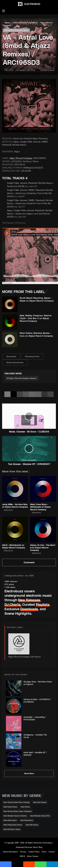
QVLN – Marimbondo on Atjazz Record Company (13, 546)
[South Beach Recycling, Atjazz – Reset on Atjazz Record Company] (10, 304)
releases (11, 581)
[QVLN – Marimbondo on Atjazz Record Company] (15, 529)
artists (9, 584)
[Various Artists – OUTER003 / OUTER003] (13, 706)
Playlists (42, 604)
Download (11, 356)
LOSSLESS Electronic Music (25, 23)
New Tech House (39, 802)
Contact (52, 852)
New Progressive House (13, 825)
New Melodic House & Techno (15, 816)
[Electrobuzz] (29, 4)
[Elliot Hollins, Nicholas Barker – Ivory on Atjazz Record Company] (10, 339)
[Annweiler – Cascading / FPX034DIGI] (13, 723)
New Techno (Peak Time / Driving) (17, 802)
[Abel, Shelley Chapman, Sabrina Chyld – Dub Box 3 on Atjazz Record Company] (10, 322)
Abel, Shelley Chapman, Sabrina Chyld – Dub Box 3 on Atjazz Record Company (36, 318)
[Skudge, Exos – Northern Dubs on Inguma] (13, 688)
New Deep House (10, 807)
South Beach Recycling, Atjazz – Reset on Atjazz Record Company (37, 299)
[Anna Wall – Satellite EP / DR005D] (13, 759)
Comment (29, 562)
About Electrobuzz (10, 852)
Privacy (23, 852)
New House (25, 807)
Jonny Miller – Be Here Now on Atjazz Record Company (15, 505)
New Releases (29, 600)
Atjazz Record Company (21, 158)
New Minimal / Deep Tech (40, 816)
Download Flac (32, 356)
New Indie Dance (10, 820)
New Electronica (26, 820)
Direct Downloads (15, 362)
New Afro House (32, 825)
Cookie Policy (34, 852)
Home (7, 23)
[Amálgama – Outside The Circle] (13, 741)
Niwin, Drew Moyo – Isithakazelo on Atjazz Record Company (40, 507)
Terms (44, 852)
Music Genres (32, 856)
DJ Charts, (13, 604)
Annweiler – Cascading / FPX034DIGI (35, 718)
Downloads (29, 609)
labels (10, 587)
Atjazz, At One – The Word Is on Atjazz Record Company (42, 547)
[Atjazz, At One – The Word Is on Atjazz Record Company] (43, 529)
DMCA (22, 856)
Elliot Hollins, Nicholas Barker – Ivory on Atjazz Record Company (36, 334)
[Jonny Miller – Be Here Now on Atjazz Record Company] (15, 489)
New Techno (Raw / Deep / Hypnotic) (18, 811)
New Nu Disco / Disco (12, 829)
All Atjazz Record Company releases (21, 378)
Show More (29, 773)
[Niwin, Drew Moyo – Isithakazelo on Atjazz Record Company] (43, 489)
